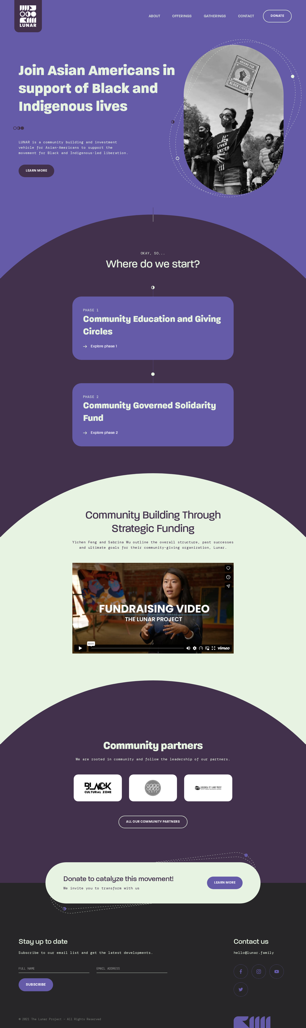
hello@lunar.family (254, 952)
